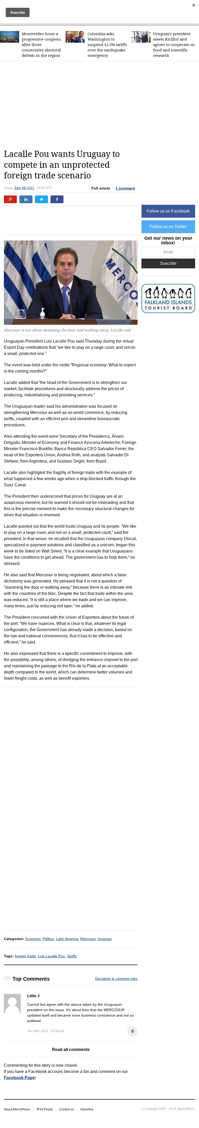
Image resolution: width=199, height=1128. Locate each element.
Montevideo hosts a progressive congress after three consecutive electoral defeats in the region (41, 44)
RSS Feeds (45, 1109)
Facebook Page (19, 1078)
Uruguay (104, 939)
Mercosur (88, 939)
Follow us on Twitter (168, 226)
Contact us (66, 1109)
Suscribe (168, 263)
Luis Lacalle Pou (51, 956)
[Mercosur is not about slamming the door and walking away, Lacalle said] (71, 282)
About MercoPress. (17, 1109)
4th (24, 188)
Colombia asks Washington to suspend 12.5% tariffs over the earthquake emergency (107, 44)
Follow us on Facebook (168, 211)
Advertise (87, 1109)
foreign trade (25, 956)
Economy (32, 939)
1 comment (125, 188)
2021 (30, 188)
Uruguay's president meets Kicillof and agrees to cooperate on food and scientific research (174, 44)
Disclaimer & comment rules (116, 979)
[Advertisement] (101, 105)
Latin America (67, 939)
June (17, 188)
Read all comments (71, 1049)
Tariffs (72, 956)
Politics (48, 939)
